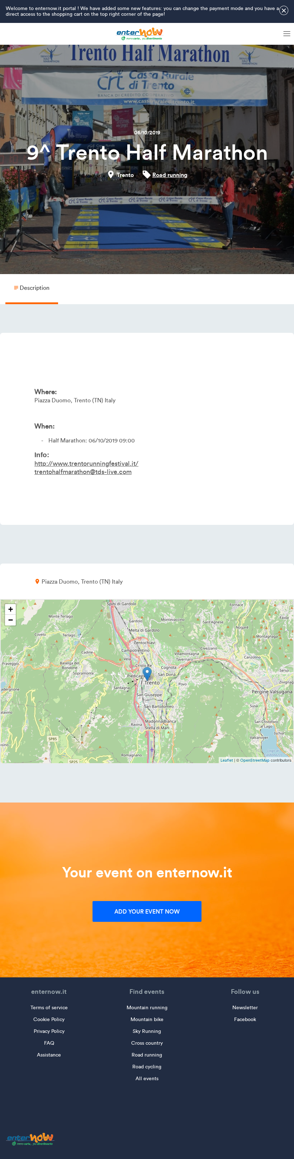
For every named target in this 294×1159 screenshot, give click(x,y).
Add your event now (147, 911)
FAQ (49, 1043)
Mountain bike (147, 1019)
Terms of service (49, 1008)
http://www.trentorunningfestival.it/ (86, 464)
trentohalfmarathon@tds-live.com (83, 472)
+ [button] (10, 609)
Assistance (49, 1055)
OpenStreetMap (255, 760)
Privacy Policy (49, 1031)
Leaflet (226, 760)
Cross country (147, 1043)
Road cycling (146, 1067)
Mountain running (147, 1008)
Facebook (245, 1019)
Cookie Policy (49, 1019)
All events (147, 1079)
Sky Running (147, 1031)
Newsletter (245, 1008)
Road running (170, 174)
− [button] (10, 620)
